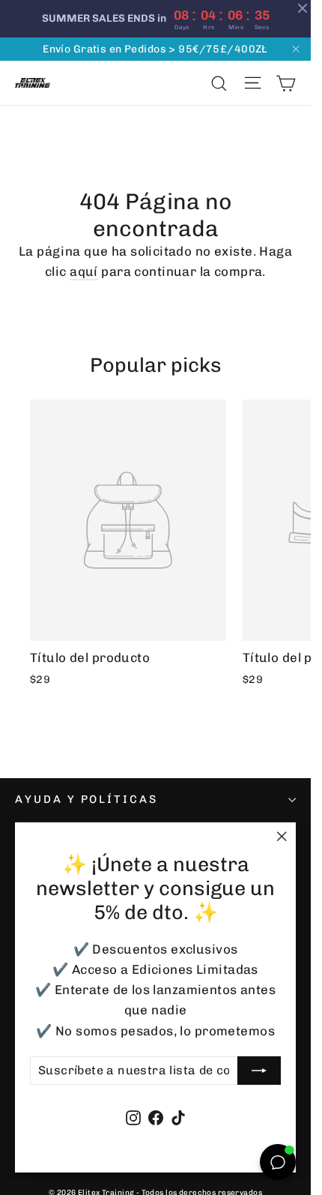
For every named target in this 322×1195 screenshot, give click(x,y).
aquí (84, 271)
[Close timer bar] (302, 8)
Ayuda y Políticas (86, 799)
